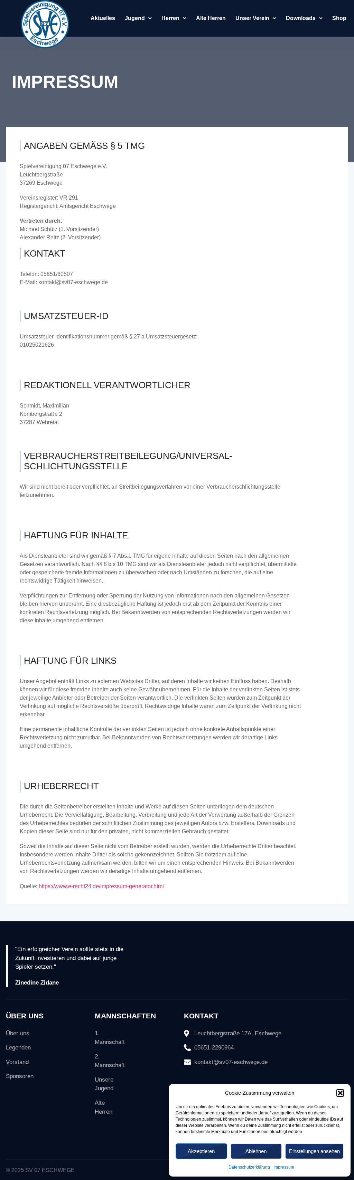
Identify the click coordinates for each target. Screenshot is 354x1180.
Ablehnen (256, 1151)
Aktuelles (103, 18)
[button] (340, 1093)
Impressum (283, 1167)
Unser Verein (252, 18)
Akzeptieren (201, 1151)
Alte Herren (211, 18)
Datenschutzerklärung (249, 1167)
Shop (339, 18)
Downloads (301, 18)
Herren (170, 18)
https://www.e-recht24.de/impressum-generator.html (101, 886)
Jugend (135, 18)
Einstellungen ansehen (314, 1151)
